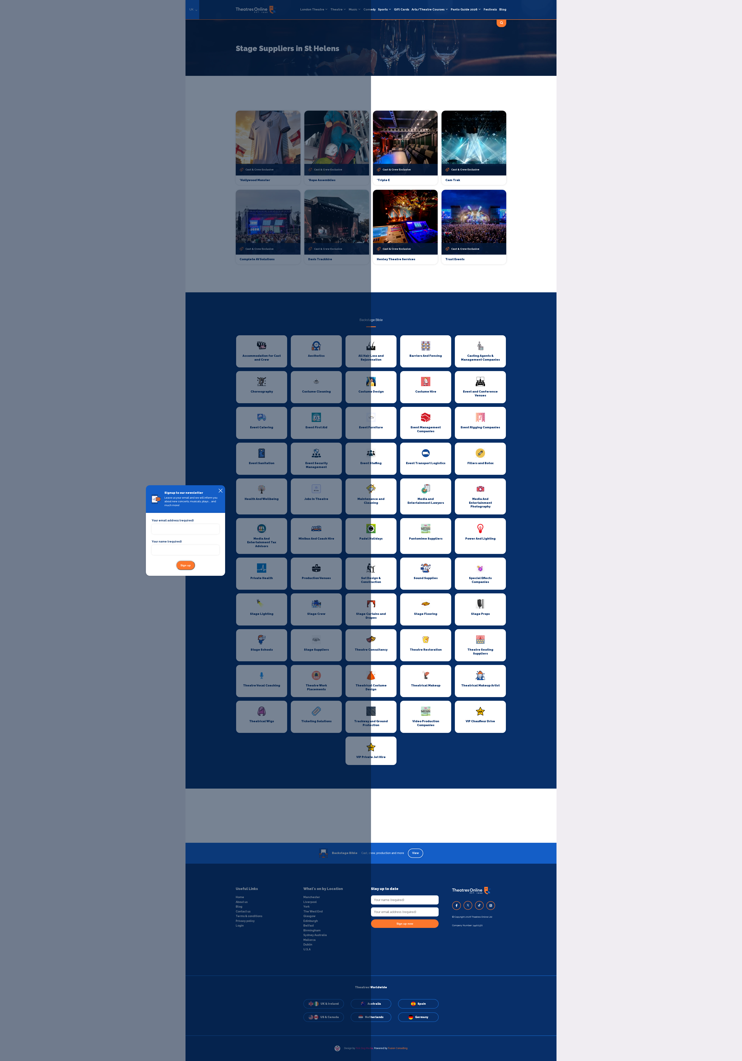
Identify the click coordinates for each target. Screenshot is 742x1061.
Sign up (185, 565)
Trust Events (455, 259)
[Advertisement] (371, 816)
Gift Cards (401, 9)
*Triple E (383, 180)
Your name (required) (167, 541)
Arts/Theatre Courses (428, 9)
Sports (383, 9)
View (415, 853)
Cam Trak (452, 180)
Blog (502, 9)
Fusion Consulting (398, 1048)
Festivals (490, 9)
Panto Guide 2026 (464, 9)
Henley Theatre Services (396, 259)
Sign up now (405, 923)
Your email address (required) (173, 520)
